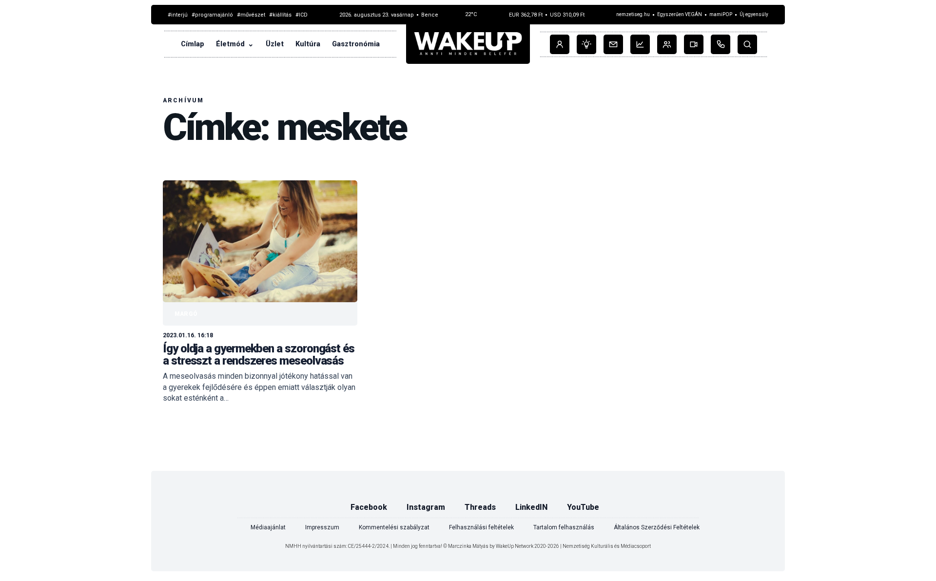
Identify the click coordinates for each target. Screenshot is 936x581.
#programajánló (212, 15)
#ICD (301, 15)
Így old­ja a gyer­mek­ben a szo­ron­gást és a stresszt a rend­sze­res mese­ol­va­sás (258, 355)
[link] (260, 292)
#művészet (251, 15)
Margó (186, 313)
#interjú (178, 15)
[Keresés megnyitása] (747, 44)
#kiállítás (280, 15)
